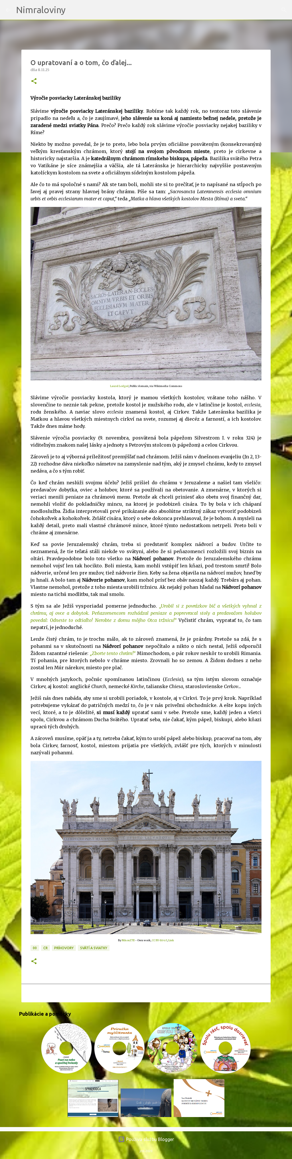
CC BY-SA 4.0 (159, 940)
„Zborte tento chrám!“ (112, 653)
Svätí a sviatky (93, 948)
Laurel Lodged (119, 386)
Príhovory (64, 948)
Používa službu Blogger (149, 1139)
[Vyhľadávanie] (73, 10)
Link (171, 940)
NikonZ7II (128, 940)
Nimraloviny (41, 10)
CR (45, 948)
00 (35, 948)
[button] (34, 81)
